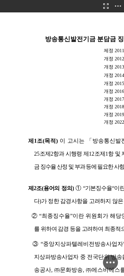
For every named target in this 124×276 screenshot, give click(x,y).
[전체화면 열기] (106, 6)
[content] (62, 138)
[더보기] (118, 6)
